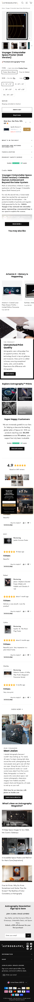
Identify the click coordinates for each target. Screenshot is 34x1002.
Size (15, 78)
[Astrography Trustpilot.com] (17, 443)
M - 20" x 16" (19, 84)
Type (4, 68)
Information (7, 954)
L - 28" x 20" (7, 89)
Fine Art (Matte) (24, 72)
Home (3, 8)
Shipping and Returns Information (11, 146)
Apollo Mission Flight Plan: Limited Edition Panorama (16, 127)
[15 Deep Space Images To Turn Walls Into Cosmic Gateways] (17, 818)
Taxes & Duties (8, 152)
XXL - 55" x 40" (8, 95)
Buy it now (17, 115)
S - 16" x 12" (7, 84)
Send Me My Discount (9, 505)
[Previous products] (26, 122)
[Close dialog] (32, 489)
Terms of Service (7, 511)
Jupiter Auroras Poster (21, 540)
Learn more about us (13, 797)
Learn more (9, 374)
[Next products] (30, 122)
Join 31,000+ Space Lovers (13, 965)
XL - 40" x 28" (20, 89)
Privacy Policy (12, 511)
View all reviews (17, 449)
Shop (4, 959)
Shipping (4, 104)
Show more (16, 709)
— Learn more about (17, 68)
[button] (8, 477)
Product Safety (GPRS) (12, 157)
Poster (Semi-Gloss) (9, 72)
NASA (10, 170)
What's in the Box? (10, 140)
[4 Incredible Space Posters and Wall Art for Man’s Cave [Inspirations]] (17, 846)
